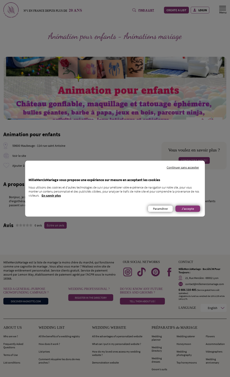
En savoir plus (51, 195)
